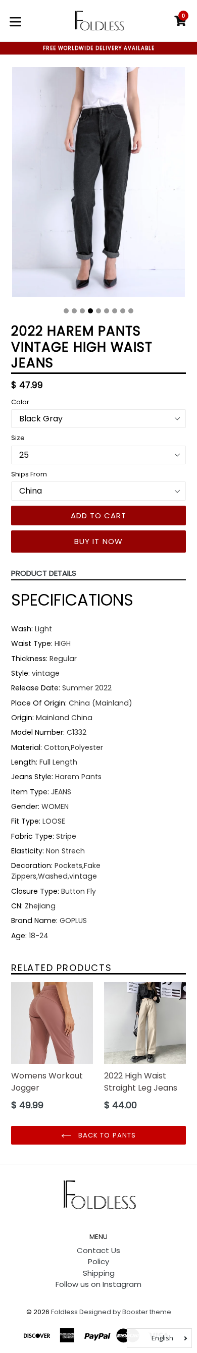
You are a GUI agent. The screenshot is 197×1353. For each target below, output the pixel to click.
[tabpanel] (98, 184)
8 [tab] (122, 310)
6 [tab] (106, 310)
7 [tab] (114, 310)
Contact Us (98, 1250)
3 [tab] (82, 310)
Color (20, 402)
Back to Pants (106, 1135)
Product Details (43, 573)
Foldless (64, 1312)
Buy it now (98, 541)
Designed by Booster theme (125, 1312)
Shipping (99, 1273)
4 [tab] (90, 310)
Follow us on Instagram (98, 1284)
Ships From (29, 474)
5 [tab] (98, 310)
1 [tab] (66, 310)
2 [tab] (74, 310)
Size (18, 438)
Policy (98, 1261)
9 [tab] (130, 310)
